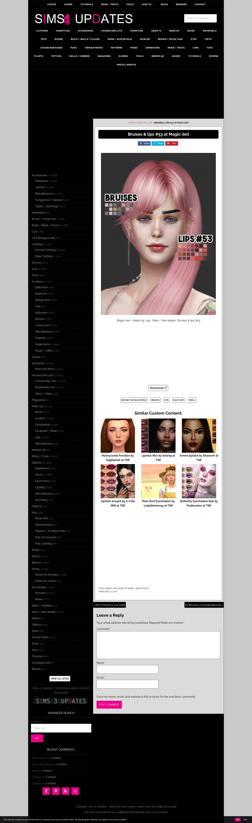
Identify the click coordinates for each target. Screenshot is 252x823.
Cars (35, 231)
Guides (36, 357)
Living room (42, 325)
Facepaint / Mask (46, 431)
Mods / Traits (40, 456)
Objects (36, 462)
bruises (155, 400)
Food (35, 275)
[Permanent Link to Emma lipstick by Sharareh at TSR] (199, 451)
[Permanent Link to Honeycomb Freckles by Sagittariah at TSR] (118, 451)
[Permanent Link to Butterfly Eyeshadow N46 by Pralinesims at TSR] (199, 496)
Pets (34, 512)
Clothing (37, 244)
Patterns (37, 506)
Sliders (36, 618)
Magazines (38, 400)
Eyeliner (40, 418)
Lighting (40, 487)
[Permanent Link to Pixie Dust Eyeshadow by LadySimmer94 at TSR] (158, 496)
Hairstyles (38, 363)
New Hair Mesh (44, 369)
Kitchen (39, 319)
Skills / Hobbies (42, 605)
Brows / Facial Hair (44, 219)
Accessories (39, 175)
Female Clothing (45, 250)
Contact (56, 758)
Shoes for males (45, 581)
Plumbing (41, 500)
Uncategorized (41, 662)
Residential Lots (45, 387)
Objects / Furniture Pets (50, 531)
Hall (37, 306)
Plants (35, 550)
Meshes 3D (39, 450)
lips (166, 400)
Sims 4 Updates (85, 20)
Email (101, 677)
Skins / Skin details (138, 588)
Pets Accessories (46, 537)
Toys (35, 650)
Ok (237, 820)
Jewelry (40, 187)
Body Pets (41, 518)
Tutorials (37, 656)
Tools (35, 643)
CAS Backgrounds (43, 238)
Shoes (36, 569)
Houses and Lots (42, 375)
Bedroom (41, 293)
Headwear (41, 181)
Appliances (42, 468)
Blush (38, 412)
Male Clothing (43, 256)
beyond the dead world (134, 400)
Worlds (36, 669)
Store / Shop (43, 393)
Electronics (42, 481)
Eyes (35, 269)
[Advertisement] (126, 95)
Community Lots (45, 381)
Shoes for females (46, 574)
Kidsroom (41, 312)
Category (37, 721)
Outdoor (40, 338)
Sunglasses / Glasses (49, 200)
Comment (104, 629)
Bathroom (41, 287)
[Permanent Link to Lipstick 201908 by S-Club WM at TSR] (118, 496)
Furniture (37, 281)
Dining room (43, 300)
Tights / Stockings (46, 206)
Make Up (141, 123)
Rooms (36, 562)
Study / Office (44, 350)
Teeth (35, 631)
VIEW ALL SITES (60, 678)
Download (157, 388)
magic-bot (178, 400)
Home (131, 123)
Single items (42, 344)
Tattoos (36, 624)
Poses (35, 556)
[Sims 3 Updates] (61, 701)
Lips (150, 123)
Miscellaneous (44, 193)
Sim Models (39, 587)
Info (245, 820)
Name (101, 662)
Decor (39, 474)
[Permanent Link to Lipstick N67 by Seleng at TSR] (158, 451)
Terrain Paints (40, 637)
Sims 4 (192, 400)
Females (40, 593)
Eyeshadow (42, 424)
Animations (39, 212)
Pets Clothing (43, 543)
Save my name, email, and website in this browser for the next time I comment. (146, 696)
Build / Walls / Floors (45, 225)
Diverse (36, 262)
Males (39, 599)
